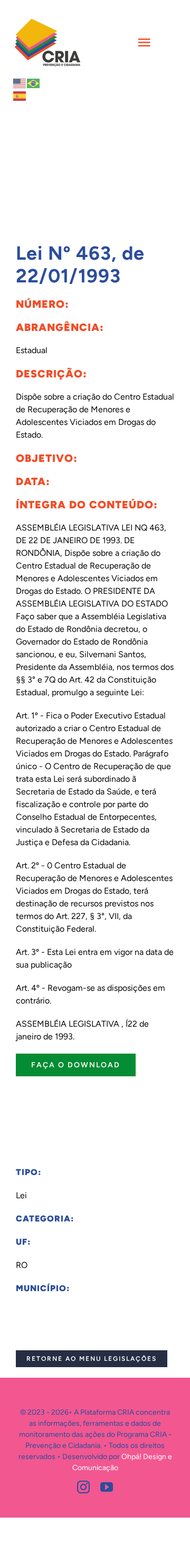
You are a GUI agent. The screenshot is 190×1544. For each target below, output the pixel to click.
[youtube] (106, 1487)
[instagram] (83, 1487)
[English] (20, 83)
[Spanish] (20, 95)
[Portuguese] (34, 83)
